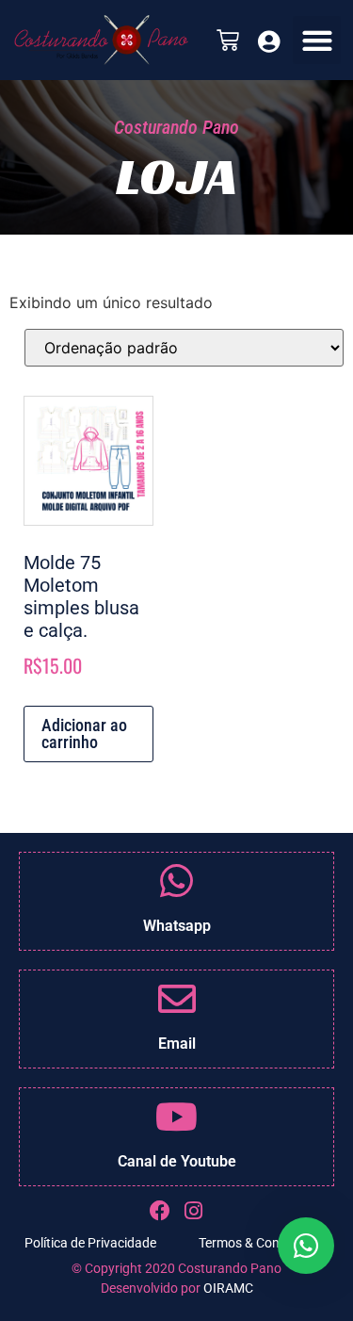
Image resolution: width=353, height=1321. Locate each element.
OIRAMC (228, 1288)
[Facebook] (159, 1210)
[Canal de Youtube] (177, 1116)
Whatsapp (177, 926)
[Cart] (228, 40)
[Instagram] (193, 1210)
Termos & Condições (258, 1242)
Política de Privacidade (90, 1242)
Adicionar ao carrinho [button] (84, 733)
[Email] (177, 999)
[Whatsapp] (177, 881)
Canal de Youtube (177, 1161)
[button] (317, 40)
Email (177, 1043)
